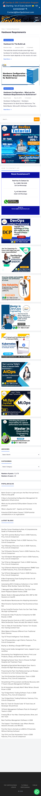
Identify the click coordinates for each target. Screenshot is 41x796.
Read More (8, 59)
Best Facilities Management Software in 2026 (17, 720)
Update (13, 787)
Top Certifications (10, 785)
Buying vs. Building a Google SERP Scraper (16, 646)
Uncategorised (8, 40)
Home (3, 29)
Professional (25, 787)
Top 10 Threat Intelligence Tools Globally (15, 637)
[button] (37, 792)
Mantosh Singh (8, 47)
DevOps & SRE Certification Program (22, 2)
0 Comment (30, 47)
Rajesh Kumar (7, 98)
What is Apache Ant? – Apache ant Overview (16, 509)
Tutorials (24, 785)
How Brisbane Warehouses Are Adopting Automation (19, 600)
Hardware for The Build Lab (14, 44)
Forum (35, 785)
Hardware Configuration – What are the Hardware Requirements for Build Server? (20, 93)
